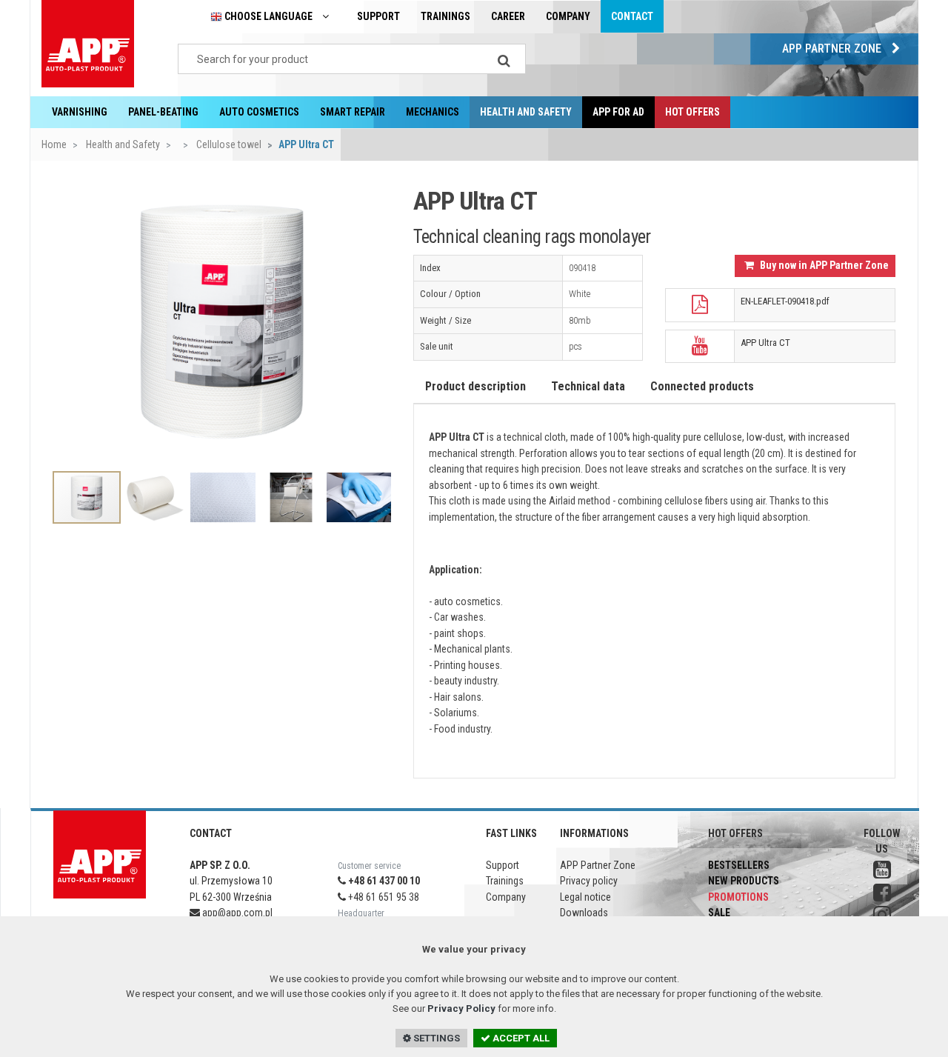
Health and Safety (526, 112)
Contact (632, 16)
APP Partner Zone (833, 48)
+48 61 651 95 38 (382, 897)
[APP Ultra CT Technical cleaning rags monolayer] (222, 319)
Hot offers (692, 112)
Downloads (584, 912)
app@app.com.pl (236, 912)
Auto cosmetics (259, 112)
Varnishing (79, 112)
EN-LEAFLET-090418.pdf (785, 301)
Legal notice (585, 897)
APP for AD (618, 112)
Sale (719, 912)
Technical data (588, 386)
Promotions (738, 897)
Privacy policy (589, 881)
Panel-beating (163, 112)
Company (568, 16)
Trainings (445, 16)
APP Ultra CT (765, 342)
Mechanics (432, 112)
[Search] (503, 59)
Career (508, 16)
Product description (475, 386)
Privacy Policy (461, 1008)
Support (378, 16)
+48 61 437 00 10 (383, 881)
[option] (222, 319)
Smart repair (352, 112)
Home (54, 144)
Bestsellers (739, 865)
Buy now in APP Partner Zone (823, 265)
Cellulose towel (227, 144)
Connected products (702, 386)
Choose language (268, 16)
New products (743, 881)
